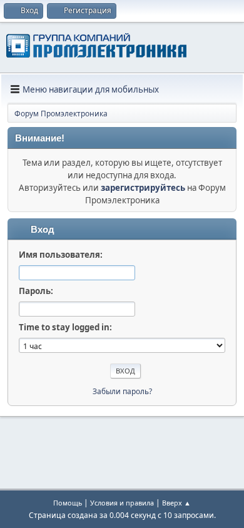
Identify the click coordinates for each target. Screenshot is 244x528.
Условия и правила (122, 502)
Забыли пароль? (122, 391)
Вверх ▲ (176, 502)
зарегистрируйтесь (143, 187)
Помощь (67, 502)
